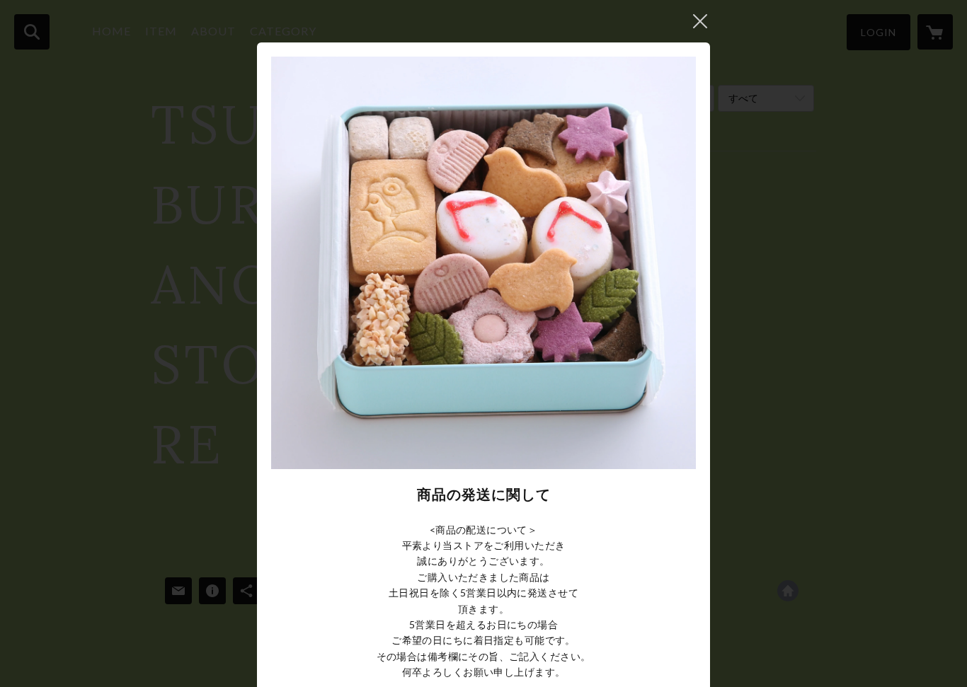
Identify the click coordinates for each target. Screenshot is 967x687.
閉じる (700, 21)
